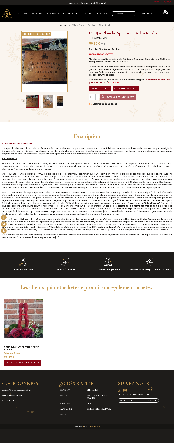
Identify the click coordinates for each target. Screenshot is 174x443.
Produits (37, 13)
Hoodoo (65, 390)
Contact (102, 13)
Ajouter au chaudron (120, 97)
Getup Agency (94, 426)
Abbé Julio (65, 403)
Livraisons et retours (99, 409)
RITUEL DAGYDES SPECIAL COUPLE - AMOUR (22, 348)
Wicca (63, 395)
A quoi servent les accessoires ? (18, 143)
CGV (89, 403)
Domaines (87, 13)
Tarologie (66, 409)
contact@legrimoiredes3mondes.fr (16, 390)
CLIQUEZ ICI (114, 82)
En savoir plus (100, 88)
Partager (4, 217)
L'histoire (92, 390)
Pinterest (4, 231)
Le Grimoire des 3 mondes (62, 13)
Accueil (22, 13)
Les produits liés (125, 88)
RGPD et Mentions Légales (97, 396)
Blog (63, 414)
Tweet (4, 224)
